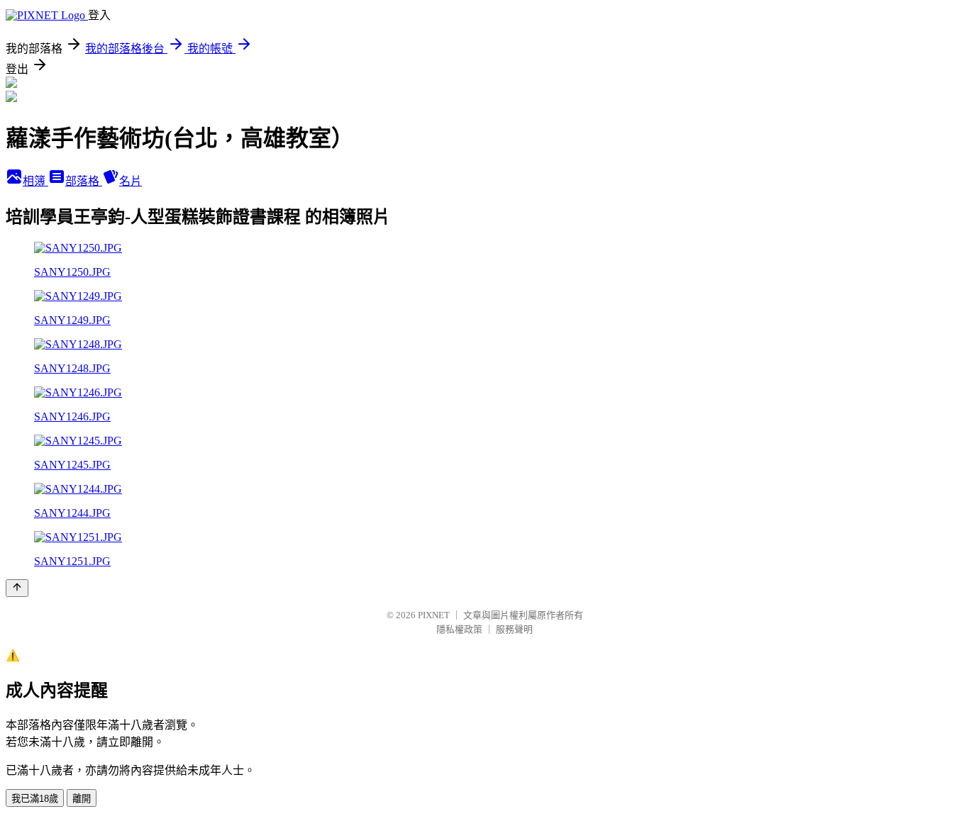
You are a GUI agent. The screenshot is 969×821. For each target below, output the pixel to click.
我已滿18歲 (34, 798)
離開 (81, 798)
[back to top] (17, 588)
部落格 (83, 181)
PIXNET (434, 615)
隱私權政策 (459, 629)
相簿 (35, 181)
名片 (130, 181)
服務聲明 (514, 629)
